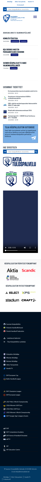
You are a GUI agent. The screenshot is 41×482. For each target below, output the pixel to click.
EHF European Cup (12, 375)
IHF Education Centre (13, 450)
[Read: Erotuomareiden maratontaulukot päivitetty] (5, 92)
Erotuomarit (20, 5)
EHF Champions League (13, 391)
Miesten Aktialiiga (12, 358)
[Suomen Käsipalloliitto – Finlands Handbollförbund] (13, 17)
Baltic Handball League (13, 379)
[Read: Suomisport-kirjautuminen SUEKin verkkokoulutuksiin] (5, 98)
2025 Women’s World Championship (18, 412)
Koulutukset (15, 41)
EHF (7, 428)
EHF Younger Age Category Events (17, 416)
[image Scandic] (29, 271)
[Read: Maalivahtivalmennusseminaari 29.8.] (5, 112)
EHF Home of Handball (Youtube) (16, 435)
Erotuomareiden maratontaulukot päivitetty (22, 91)
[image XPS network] (29, 293)
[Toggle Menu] (35, 17)
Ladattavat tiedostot (13, 338)
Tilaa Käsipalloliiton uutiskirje (16, 342)
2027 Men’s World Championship (17, 402)
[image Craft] (29, 301)
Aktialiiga (9, 1)
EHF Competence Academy (15, 432)
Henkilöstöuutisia (10, 38)
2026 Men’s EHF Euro (13, 409)
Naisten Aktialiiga (11, 361)
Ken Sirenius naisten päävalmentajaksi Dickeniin (13, 50)
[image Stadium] (13, 301)
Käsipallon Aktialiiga (12, 354)
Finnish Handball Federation (15, 331)
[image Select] (13, 293)
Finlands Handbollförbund (14, 328)
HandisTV (31, 1)
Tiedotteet (23, 41)
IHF (7, 446)
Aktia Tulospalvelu (20, 1)
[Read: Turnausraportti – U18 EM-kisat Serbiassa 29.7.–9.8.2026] (5, 117)
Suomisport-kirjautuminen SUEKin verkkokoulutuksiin (19, 97)
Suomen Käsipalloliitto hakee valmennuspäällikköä (14, 64)
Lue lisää (36, 40)
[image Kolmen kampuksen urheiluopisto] (13, 279)
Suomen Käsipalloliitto (13, 324)
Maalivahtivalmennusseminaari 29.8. (20, 110)
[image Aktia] (13, 271)
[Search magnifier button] (36, 9)
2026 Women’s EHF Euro (14, 405)
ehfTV (8, 439)
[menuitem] (10, 1)
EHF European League (13, 395)
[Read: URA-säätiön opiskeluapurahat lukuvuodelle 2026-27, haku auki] (5, 105)
